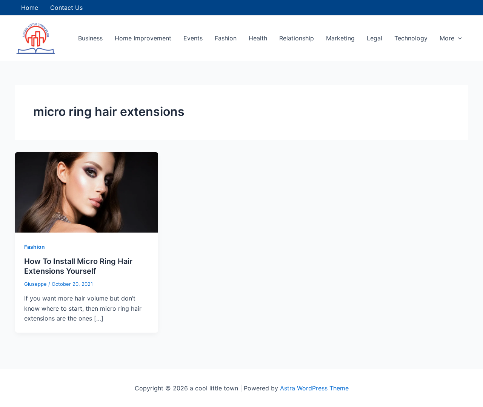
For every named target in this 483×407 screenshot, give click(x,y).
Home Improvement (143, 38)
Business (90, 38)
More (447, 38)
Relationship (296, 38)
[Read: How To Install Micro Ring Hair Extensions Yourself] (86, 192)
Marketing (340, 38)
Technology (411, 38)
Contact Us (66, 7)
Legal (374, 38)
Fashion (226, 38)
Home (29, 7)
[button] (458, 38)
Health (258, 38)
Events (193, 38)
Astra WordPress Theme (314, 388)
